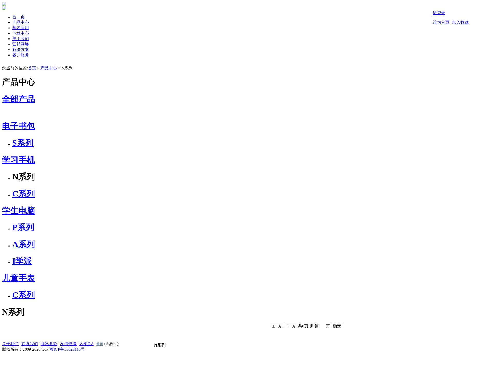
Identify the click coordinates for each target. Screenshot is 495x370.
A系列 (23, 244)
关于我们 (20, 38)
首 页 (18, 17)
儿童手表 (18, 278)
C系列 (23, 193)
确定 (337, 326)
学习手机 (18, 159)
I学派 (22, 261)
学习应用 (20, 28)
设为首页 (441, 22)
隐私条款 (49, 344)
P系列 (23, 227)
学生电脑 (18, 210)
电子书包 (18, 126)
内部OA (86, 344)
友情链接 (68, 344)
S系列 (23, 142)
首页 (32, 68)
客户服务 (20, 55)
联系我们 (29, 344)
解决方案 (20, 49)
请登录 (439, 13)
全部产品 (18, 99)
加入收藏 (460, 22)
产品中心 (20, 22)
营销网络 (20, 44)
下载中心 (20, 33)
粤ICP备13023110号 (67, 349)
